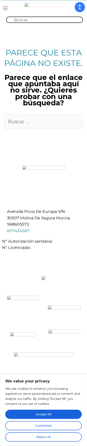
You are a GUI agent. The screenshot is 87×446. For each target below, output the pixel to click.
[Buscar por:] (43, 121)
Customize (43, 426)
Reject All (43, 437)
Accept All (43, 414)
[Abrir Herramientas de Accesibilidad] (80, 7)
